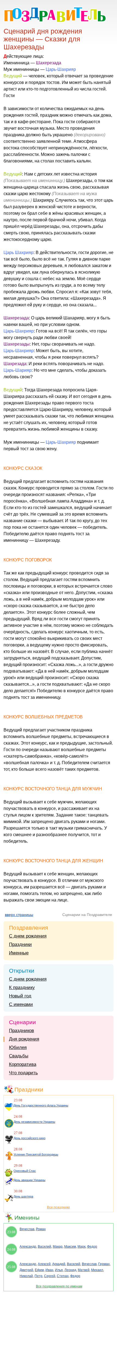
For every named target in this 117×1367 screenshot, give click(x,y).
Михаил (97, 1270)
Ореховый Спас (25, 1170)
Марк (81, 1246)
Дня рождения (24, 1039)
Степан (63, 1276)
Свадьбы (18, 1055)
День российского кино (29, 1138)
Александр (28, 1246)
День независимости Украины (34, 1121)
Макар (58, 1246)
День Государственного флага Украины (41, 1105)
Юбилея (18, 1047)
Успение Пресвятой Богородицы (36, 1154)
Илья (59, 1270)
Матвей (84, 1270)
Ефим (39, 1270)
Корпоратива (22, 1064)
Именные (19, 952)
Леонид (70, 1270)
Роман (41, 1229)
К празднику (22, 987)
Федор (92, 1246)
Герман (104, 1264)
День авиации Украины (29, 1180)
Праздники (20, 944)
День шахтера (23, 1196)
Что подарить (23, 1072)
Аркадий (58, 1264)
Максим (70, 1246)
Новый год (20, 996)
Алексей (44, 1264)
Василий (44, 1246)
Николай (26, 1276)
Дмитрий (26, 1270)
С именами (21, 1004)
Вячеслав (27, 1229)
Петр (38, 1276)
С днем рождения (28, 936)
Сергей (49, 1276)
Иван (49, 1270)
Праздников (21, 1030)
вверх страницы (19, 914)
